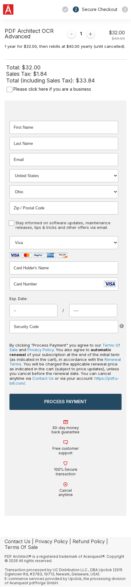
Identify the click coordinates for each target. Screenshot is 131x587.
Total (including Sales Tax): (41, 80)
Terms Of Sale (21, 547)
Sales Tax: (19, 74)
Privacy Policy (40, 349)
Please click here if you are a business (52, 89)
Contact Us (43, 378)
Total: (14, 67)
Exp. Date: (18, 298)
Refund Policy (89, 541)
